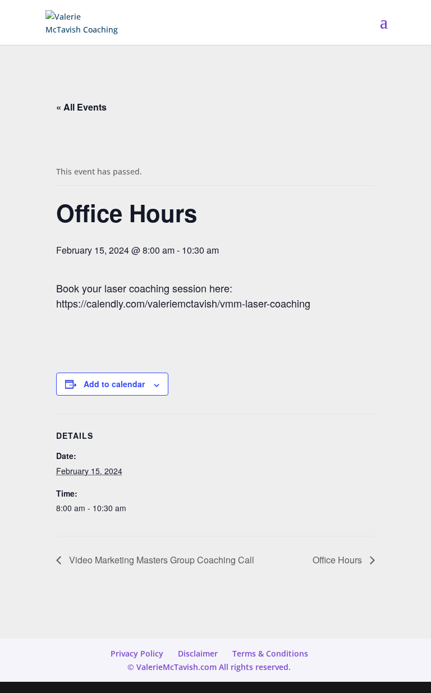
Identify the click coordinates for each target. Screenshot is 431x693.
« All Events (81, 106)
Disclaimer (198, 653)
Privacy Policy (137, 653)
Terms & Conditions (270, 653)
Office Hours (338, 559)
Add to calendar (114, 383)
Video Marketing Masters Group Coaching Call (160, 559)
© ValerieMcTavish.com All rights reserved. (209, 667)
